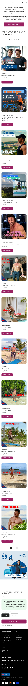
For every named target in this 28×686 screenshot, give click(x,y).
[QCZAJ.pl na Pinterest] (7, 668)
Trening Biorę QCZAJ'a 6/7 (8, 327)
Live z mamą (4, 73)
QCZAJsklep (5, 635)
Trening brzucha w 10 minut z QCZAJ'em (11, 244)
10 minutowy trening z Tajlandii (9, 202)
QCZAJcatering (6, 640)
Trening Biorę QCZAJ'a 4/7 (8, 410)
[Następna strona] (17, 548)
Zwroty (3, 647)
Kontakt (18, 635)
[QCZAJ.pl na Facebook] (2, 668)
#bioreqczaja (5, 283)
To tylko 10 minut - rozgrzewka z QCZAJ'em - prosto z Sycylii (13, 118)
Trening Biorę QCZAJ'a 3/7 (8, 451)
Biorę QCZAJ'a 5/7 (6, 368)
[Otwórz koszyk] (25, 2)
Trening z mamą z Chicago (8, 75)
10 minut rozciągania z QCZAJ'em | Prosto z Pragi (12, 160)
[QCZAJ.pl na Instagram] (5, 668)
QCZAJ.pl (13, 677)
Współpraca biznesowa (19, 638)
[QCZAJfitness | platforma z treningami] (14, 565)
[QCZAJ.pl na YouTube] (12, 668)
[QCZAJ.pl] (14, 2)
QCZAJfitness (5, 637)
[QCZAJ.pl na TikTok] (10, 668)
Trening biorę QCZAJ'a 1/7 (8, 534)
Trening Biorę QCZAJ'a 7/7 (8, 285)
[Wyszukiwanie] (22, 2)
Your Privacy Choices (5, 651)
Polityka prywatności (4, 644)
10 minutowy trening (7, 115)
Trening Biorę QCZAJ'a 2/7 (8, 493)
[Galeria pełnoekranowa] (25, 576)
